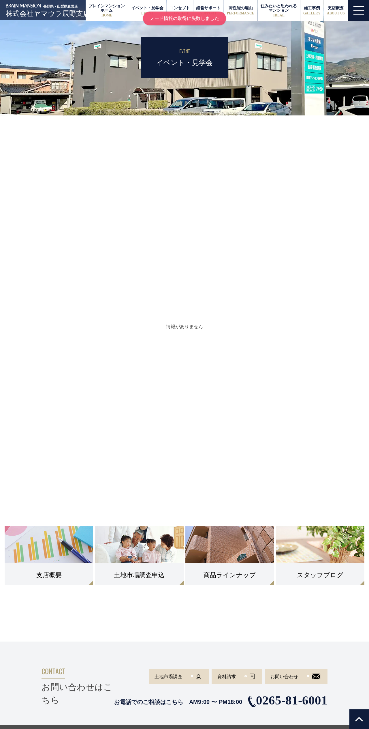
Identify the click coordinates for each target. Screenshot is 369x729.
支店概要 (336, 10)
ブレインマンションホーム (107, 10)
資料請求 (226, 676)
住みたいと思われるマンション (279, 10)
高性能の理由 (240, 10)
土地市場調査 (168, 676)
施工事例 (312, 10)
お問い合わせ (284, 676)
